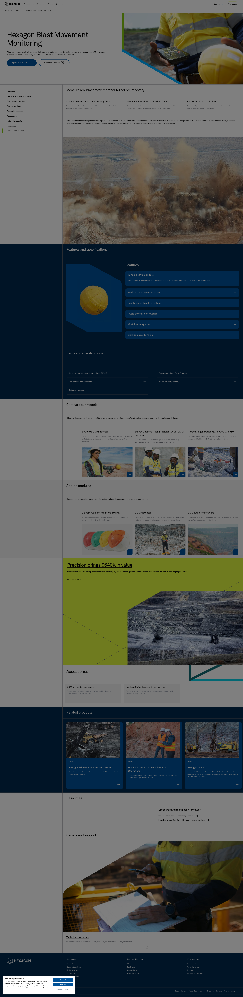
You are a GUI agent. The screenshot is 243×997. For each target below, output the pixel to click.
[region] (39, 985)
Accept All (63, 980)
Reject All (63, 984)
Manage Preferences (63, 989)
